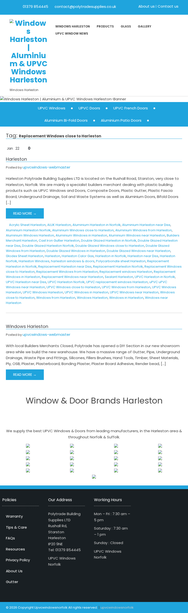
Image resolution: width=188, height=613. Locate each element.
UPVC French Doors (130, 108)
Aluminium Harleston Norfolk (28, 230)
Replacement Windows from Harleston (67, 271)
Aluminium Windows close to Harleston (83, 230)
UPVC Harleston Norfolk (66, 282)
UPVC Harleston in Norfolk (155, 276)
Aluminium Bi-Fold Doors (66, 120)
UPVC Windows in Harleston (86, 292)
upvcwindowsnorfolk (117, 607)
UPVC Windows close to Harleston (73, 287)
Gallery (144, 26)
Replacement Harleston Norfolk (118, 266)
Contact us (168, 6)
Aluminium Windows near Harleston (137, 235)
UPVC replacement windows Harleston (117, 282)
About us (146, 6)
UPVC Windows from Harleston (126, 287)
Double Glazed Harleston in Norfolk (108, 240)
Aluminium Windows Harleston (30, 235)
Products (105, 26)
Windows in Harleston (126, 297)
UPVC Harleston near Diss (26, 282)
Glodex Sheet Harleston (24, 256)
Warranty (14, 516)
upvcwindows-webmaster (46, 167)
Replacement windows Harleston (125, 271)
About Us (14, 571)
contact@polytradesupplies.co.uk (85, 6)
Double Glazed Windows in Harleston (76, 250)
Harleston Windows (34, 261)
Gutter (12, 581)
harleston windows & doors (72, 261)
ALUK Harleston (59, 224)
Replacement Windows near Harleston (72, 276)
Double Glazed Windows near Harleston (138, 250)
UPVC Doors (89, 108)
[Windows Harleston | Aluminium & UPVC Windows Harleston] (28, 51)
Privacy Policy (18, 559)
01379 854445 (35, 6)
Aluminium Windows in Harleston (81, 235)
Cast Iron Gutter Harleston (59, 240)
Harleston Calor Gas (78, 256)
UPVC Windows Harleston (43, 292)
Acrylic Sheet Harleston (27, 224)
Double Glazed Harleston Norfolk (48, 245)
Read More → (24, 213)
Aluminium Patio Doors (121, 120)
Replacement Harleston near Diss (65, 266)
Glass (126, 26)
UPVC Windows (51, 108)
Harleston (16, 159)
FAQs (10, 538)
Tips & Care (16, 527)
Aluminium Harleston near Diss (146, 224)
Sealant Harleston (119, 276)
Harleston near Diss (143, 256)
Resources (15, 549)
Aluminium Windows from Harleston (143, 230)
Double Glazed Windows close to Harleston (109, 245)
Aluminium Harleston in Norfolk (96, 224)
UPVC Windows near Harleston (134, 292)
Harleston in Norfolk (110, 256)
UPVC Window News (71, 33)
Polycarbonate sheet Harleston (121, 261)
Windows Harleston (72, 26)
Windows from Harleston (55, 297)
